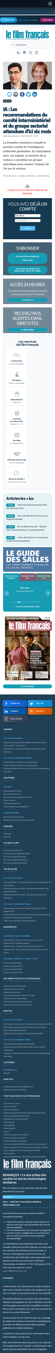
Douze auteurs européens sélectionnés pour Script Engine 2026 (25, 909)
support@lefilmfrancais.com (15, 1271)
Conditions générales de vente (17, 1116)
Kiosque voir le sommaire (14, 989)
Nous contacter (10, 1106)
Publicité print (9, 1128)
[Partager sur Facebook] (22, 94)
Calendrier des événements (15, 998)
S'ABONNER (47, 20)
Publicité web (9, 1125)
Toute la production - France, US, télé (19, 995)
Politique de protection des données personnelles (25, 1113)
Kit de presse (9, 1122)
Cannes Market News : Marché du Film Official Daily (25, 1157)
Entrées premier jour (12, 803)
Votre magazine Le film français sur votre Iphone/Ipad (26, 1147)
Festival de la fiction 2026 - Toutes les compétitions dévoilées (25, 896)
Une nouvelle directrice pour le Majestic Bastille (27, 517)
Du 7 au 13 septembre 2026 (15, 857)
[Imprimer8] (16, 94)
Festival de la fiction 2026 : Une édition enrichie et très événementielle (26, 890)
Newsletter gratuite (12, 992)
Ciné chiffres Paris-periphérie (16, 807)
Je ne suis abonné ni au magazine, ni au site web (27, 270)
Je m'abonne (27, 686)
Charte (6, 1132)
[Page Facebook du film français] (24, 52)
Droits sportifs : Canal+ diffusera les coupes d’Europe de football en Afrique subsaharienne (27, 916)
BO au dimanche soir (12, 794)
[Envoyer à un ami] (9, 94)
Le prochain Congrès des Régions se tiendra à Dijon (25, 742)
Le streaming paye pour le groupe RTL (19, 1044)
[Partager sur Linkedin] (34, 94)
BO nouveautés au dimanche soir (17, 797)
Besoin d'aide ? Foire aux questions (18, 1005)
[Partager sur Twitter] (28, 94)
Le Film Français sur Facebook (16, 1135)
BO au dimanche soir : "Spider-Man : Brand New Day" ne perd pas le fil (26, 528)
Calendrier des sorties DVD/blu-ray (18, 1087)
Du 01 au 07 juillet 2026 (13, 972)
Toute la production (27, 607)
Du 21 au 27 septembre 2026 (15, 863)
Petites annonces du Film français (18, 1002)
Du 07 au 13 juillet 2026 (13, 969)
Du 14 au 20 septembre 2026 (15, 860)
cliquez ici (27, 300)
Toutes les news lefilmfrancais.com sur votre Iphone (25, 1144)
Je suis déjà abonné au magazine (28, 258)
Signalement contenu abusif (16, 1119)
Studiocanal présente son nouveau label (20, 765)
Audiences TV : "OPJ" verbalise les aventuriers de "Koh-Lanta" (26, 951)
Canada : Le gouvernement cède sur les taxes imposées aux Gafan (27, 1054)
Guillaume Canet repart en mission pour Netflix (23, 1033)
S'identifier (8, 20)
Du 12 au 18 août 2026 (12, 963)
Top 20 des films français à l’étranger (19, 820)
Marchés (7, 837)
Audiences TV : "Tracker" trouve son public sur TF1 (23, 946)
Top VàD (7, 1073)
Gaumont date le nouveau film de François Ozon (26, 506)
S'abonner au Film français (15, 986)
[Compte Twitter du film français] (30, 52)
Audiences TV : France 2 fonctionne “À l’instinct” (23, 940)
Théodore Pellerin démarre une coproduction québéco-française (27, 769)
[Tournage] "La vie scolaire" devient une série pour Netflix (27, 1024)
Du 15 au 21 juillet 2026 (13, 966)
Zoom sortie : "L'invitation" (15, 745)
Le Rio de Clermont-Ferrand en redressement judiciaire (27, 539)
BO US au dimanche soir (14, 817)
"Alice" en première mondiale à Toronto (20, 921)
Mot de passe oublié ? (28, 20)
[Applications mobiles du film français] (36, 52)
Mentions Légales (11, 1110)
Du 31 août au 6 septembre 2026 (17, 854)
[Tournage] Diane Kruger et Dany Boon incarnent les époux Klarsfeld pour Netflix (25, 1028)
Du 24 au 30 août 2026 (13, 850)
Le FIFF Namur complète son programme (20, 762)
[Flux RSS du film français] (18, 52)
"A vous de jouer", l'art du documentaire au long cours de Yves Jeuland (27, 883)
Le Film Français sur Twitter (15, 1138)
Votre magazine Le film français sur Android (22, 1150)
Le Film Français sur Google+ (15, 1141)
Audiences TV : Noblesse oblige (16, 943)
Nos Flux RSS (9, 1153)
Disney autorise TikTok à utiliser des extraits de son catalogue (24, 1048)
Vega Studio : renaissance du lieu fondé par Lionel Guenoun (24, 750)
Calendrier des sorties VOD (15, 1090)
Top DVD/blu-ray (10, 1070)
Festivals (7, 834)
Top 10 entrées (9, 800)
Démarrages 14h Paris (13, 791)
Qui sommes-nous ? (12, 1103)
